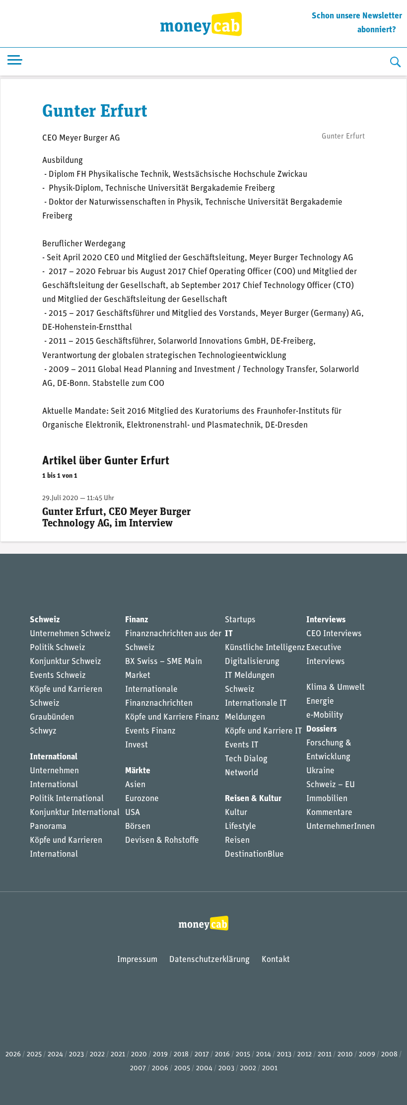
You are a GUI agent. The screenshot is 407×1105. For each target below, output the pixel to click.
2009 (367, 1054)
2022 (97, 1054)
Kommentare (329, 813)
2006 (160, 1068)
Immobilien (326, 799)
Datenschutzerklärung (209, 960)
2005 (182, 1068)
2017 (202, 1054)
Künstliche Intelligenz (265, 648)
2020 (139, 1054)
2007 (138, 1068)
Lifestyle (240, 826)
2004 (204, 1068)
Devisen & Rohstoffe (162, 840)
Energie (320, 701)
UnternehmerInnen (340, 826)
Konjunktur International (75, 813)
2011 (325, 1054)
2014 (263, 1054)
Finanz (136, 620)
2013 (284, 1054)
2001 (269, 1068)
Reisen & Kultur (253, 799)
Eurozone (142, 799)
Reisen (237, 840)
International (53, 757)
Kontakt (276, 960)
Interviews (325, 620)
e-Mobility (324, 715)
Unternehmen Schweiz (70, 634)
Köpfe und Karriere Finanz (172, 717)
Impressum (137, 960)
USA (132, 813)
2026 (13, 1054)
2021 (118, 1054)
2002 (248, 1068)
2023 (76, 1054)
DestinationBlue (254, 854)
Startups (240, 620)
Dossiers (321, 729)
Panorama (48, 826)
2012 (304, 1054)
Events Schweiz (58, 675)
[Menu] (15, 62)
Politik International (67, 799)
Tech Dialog (246, 759)
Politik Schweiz (57, 648)
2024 (55, 1054)
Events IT (242, 745)
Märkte (137, 771)
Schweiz (45, 620)
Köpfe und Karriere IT (263, 731)
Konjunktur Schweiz (65, 662)
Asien (135, 785)
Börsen (137, 826)
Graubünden (52, 717)
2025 (34, 1054)
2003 (226, 1068)
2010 (345, 1054)
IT (229, 634)
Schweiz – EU (330, 785)
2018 (181, 1054)
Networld (241, 773)
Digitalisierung (252, 662)
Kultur (236, 813)
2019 (160, 1054)
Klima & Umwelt (335, 687)
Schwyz (43, 731)
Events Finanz (150, 731)
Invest (136, 745)
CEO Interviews (334, 634)
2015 (243, 1054)
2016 (222, 1054)
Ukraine (320, 771)
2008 (389, 1054)
